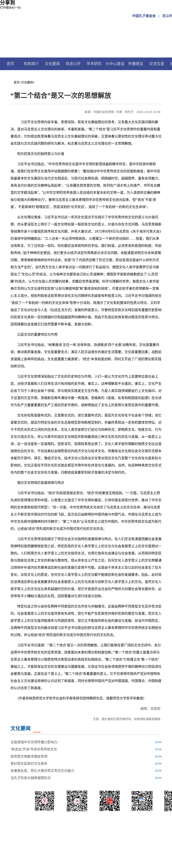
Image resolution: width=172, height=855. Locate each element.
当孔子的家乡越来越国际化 (30, 778)
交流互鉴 (156, 64)
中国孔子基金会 (144, 16)
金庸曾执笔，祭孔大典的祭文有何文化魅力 (42, 771)
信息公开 (73, 64)
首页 (10, 64)
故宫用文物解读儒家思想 (28, 756)
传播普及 (135, 64)
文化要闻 (52, 64)
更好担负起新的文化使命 (28, 763)
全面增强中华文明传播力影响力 (33, 742)
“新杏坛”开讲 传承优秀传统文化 (33, 749)
